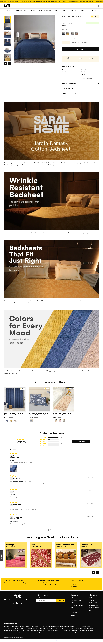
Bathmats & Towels (76, 600)
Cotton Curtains (41, 630)
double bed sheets (57, 632)
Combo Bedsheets (26, 626)
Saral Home (7, 5)
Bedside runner (81, 630)
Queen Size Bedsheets (10, 632)
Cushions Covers (85, 626)
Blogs (90, 610)
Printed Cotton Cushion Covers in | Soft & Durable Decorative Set (39, 413)
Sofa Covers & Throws (77, 605)
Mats (72, 607)
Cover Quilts (44, 626)
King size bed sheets (91, 630)
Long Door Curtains (45, 632)
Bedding (73, 597)
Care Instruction (67, 89)
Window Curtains (58, 626)
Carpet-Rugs (74, 612)
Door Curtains (68, 626)
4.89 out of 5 (21, 441)
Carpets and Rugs (64, 628)
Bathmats (29, 628)
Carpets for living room (61, 630)
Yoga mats (43, 628)
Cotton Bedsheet (15, 626)
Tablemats (23, 628)
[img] (51, 453)
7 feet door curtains (81, 632)
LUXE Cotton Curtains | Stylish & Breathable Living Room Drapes (13, 413)
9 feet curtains (91, 632)
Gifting (72, 617)
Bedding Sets (35, 626)
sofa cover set (50, 630)
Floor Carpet (55, 628)
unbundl (55, 640)
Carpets (49, 628)
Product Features (68, 66)
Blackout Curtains (31, 630)
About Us (91, 597)
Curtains (73, 602)
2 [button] (50, 529)
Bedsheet (6, 626)
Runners (73, 610)
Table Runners (35, 632)
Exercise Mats (72, 630)
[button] (43, 437)
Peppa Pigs (7, 630)
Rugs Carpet (21, 632)
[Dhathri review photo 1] (13, 468)
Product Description (69, 83)
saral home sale (15, 630)
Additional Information (70, 94)
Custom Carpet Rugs (76, 628)
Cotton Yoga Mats (88, 628)
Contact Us (91, 600)
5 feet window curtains (69, 632)
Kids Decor (74, 615)
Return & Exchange (94, 607)
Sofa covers (76, 626)
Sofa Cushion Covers (10, 628)
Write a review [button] (80, 441)
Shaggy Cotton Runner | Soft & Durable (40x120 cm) (62, 413)
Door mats (36, 628)
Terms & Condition (93, 605)
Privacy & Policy (93, 602)
